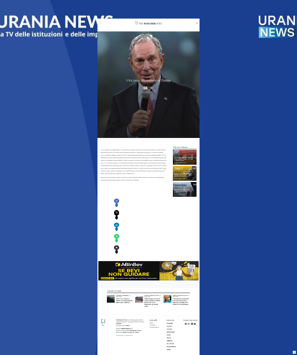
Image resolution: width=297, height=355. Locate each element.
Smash (169, 349)
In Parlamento (171, 346)
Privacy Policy (120, 335)
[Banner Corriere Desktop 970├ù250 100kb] (148, 270)
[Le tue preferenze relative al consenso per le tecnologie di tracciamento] (294, 352)
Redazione (149, 92)
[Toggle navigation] (100, 23)
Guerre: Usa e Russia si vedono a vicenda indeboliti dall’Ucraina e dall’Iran (124, 300)
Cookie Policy (128, 335)
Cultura (169, 329)
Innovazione (171, 332)
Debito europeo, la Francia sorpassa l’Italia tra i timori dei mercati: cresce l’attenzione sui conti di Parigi (152, 302)
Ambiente (169, 341)
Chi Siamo (152, 325)
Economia (170, 323)
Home (151, 323)
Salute (169, 338)
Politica (169, 326)
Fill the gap (170, 343)
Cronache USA (171, 352)
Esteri (168, 335)
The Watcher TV (154, 327)
